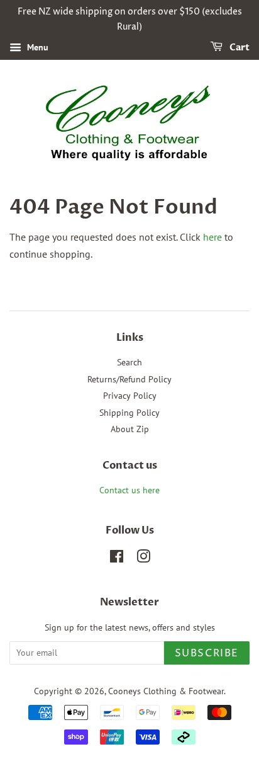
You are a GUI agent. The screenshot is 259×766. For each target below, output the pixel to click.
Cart (239, 48)
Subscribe (207, 653)
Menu (36, 47)
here (212, 237)
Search (129, 362)
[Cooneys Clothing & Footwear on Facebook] (116, 558)
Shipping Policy (129, 412)
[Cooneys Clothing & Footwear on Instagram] (143, 558)
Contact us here (129, 490)
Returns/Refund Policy (129, 379)
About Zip (130, 429)
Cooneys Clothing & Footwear (166, 691)
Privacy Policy (130, 395)
